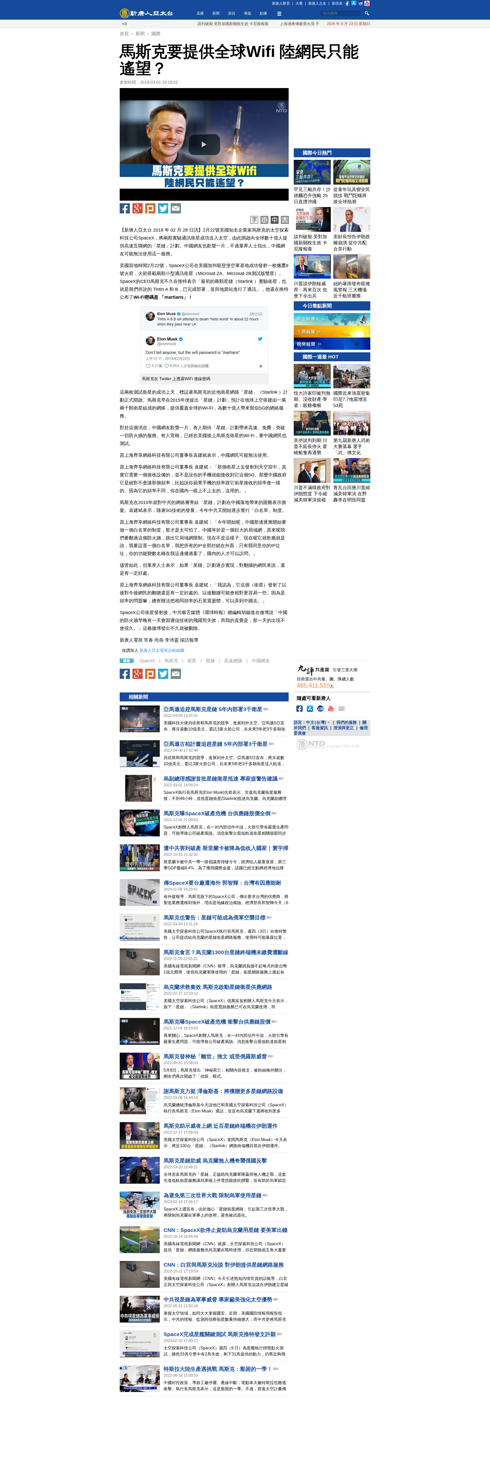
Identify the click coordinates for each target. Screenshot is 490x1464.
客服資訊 (320, 728)
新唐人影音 (281, 3)
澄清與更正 (344, 728)
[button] (204, 144)
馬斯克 (171, 660)
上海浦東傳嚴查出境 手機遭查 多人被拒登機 (278, 23)
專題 (247, 13)
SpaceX (147, 660)
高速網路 (233, 660)
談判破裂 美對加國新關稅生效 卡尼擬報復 (194, 23)
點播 (263, 13)
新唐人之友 (317, 3)
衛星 (192, 660)
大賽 (299, 3)
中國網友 (261, 660)
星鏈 (210, 660)
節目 (231, 13)
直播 (200, 13)
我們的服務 (346, 722)
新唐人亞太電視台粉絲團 (161, 650)
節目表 (337, 3)
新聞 (215, 13)
